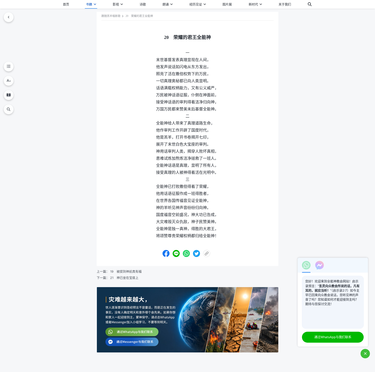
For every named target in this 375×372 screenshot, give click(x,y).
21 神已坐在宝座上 (124, 278)
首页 (66, 4)
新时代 (253, 4)
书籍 (89, 4)
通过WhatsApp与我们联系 (332, 337)
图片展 (227, 4)
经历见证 (195, 4)
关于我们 (285, 4)
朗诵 (165, 4)
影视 (116, 4)
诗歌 (143, 4)
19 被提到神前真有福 (126, 271)
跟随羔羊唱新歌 (111, 15)
